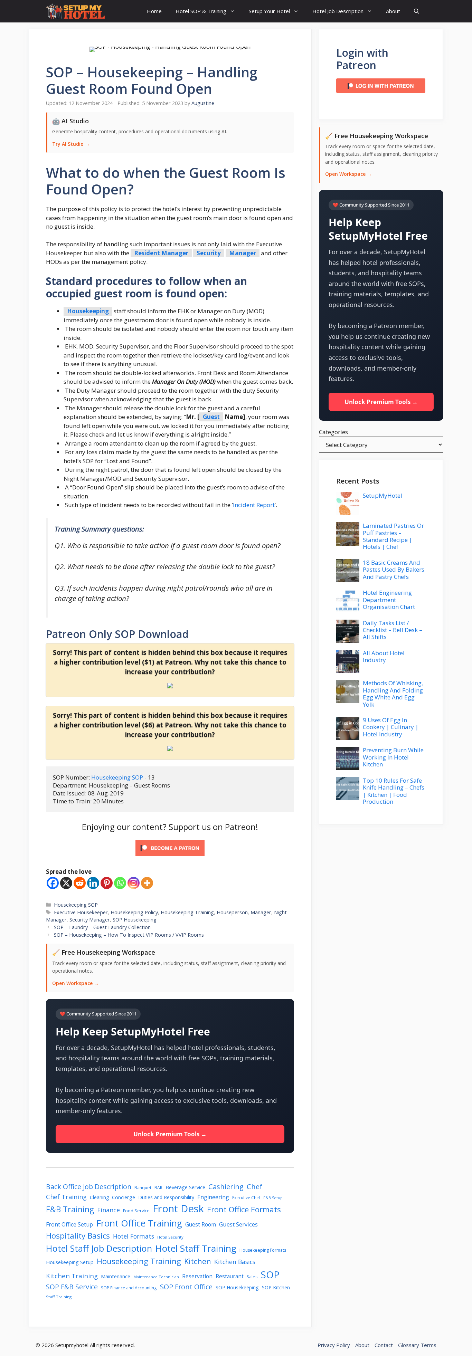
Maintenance (115, 1276)
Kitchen (197, 1261)
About (393, 11)
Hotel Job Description (338, 11)
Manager (242, 253)
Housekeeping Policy (134, 912)
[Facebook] (53, 883)
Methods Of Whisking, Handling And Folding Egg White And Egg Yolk (393, 693)
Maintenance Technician (156, 1276)
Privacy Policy (334, 1344)
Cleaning (99, 1197)
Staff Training (59, 1296)
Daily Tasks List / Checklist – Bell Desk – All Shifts (392, 630)
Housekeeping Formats (262, 1250)
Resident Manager (161, 253)
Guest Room (200, 1224)
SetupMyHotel (382, 495)
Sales (252, 1277)
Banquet (142, 1188)
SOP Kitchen (276, 1287)
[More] (147, 883)
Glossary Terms (417, 1344)
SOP (270, 1274)
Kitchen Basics (234, 1262)
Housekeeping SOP (117, 777)
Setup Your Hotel (269, 11)
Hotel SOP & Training (201, 11)
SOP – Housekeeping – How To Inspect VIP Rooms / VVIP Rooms (129, 935)
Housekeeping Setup (70, 1262)
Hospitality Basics (78, 1235)
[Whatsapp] (120, 883)
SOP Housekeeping (135, 919)
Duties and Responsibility (166, 1197)
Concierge (123, 1197)
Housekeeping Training (187, 912)
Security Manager (89, 919)
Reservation (197, 1276)
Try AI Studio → (71, 144)
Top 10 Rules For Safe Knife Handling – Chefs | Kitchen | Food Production (393, 790)
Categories (333, 432)
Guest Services (238, 1224)
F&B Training (70, 1209)
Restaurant (230, 1276)
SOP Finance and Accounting (129, 1287)
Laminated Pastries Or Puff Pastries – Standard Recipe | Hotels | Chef (393, 536)
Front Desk (178, 1208)
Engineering (213, 1197)
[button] (416, 11)
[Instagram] (134, 883)
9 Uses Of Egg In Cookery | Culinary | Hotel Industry (390, 727)
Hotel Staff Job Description (99, 1248)
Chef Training (66, 1196)
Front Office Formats (244, 1209)
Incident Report (254, 505)
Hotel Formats (133, 1236)
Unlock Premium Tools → (170, 1134)
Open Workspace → (75, 983)
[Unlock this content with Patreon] (170, 686)
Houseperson (232, 912)
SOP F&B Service (72, 1286)
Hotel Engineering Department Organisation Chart (389, 600)
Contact (384, 1344)
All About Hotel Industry (384, 656)
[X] (66, 883)
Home (154, 11)
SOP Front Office (186, 1286)
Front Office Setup (69, 1224)
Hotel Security (170, 1237)
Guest (211, 417)
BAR (158, 1188)
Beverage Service (185, 1187)
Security (209, 253)
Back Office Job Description (88, 1186)
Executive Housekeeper (81, 912)
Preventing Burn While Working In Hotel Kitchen (393, 757)
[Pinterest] (107, 883)
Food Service (136, 1210)
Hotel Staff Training (195, 1248)
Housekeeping (88, 311)
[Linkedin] (93, 883)
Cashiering (226, 1186)
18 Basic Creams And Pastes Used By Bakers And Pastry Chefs (393, 569)
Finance (108, 1210)
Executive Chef (246, 1197)
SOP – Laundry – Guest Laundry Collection (102, 927)
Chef (254, 1186)
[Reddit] (80, 883)
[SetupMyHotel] (75, 11)
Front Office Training (139, 1223)
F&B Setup (273, 1197)
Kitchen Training (72, 1275)
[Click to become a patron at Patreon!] (170, 857)
